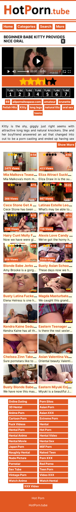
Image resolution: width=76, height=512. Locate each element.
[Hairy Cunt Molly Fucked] (20, 231)
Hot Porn (45, 430)
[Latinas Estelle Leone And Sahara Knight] (56, 200)
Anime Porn (16, 413)
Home (8, 26)
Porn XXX (46, 458)
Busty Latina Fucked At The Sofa (29, 296)
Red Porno (46, 464)
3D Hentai (15, 407)
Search (45, 26)
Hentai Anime (18, 435)
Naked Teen (48, 452)
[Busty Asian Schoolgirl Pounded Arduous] (56, 261)
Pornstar (14, 464)
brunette (64, 102)
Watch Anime (18, 480)
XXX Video (31, 486)
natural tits (52, 107)
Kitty (23, 107)
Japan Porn (16, 446)
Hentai (44, 424)
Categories (26, 26)
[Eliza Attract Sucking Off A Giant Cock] (56, 170)
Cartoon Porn (18, 418)
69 (7, 102)
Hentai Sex (47, 441)
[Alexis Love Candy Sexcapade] (56, 231)
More (60, 26)
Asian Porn (47, 407)
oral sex (68, 107)
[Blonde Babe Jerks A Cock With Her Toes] (20, 261)
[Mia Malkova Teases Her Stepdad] (20, 170)
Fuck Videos (17, 424)
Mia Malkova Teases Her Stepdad (29, 175)
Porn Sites (46, 401)
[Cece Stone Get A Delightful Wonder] (20, 200)
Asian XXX (47, 413)
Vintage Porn (17, 475)
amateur (50, 102)
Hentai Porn (17, 430)
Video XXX (47, 475)
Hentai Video (48, 435)
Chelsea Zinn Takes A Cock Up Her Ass (34, 357)
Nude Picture (17, 458)
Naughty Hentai (19, 452)
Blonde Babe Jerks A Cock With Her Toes (36, 266)
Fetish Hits (10, 107)
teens (38, 113)
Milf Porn (46, 446)
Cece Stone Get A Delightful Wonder (32, 205)
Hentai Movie (18, 441)
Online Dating (18, 401)
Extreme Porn (49, 418)
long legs (36, 107)
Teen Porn (46, 469)
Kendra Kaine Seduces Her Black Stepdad (36, 326)
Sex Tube (15, 469)
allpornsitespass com (27, 102)
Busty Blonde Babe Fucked (24, 387)
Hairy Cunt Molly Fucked (23, 235)
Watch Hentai (49, 480)
